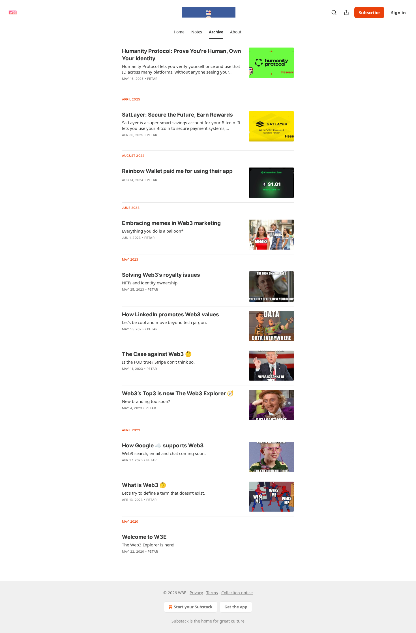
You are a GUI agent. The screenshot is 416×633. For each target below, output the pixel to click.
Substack (179, 621)
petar (152, 79)
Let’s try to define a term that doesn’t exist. (163, 493)
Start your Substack (193, 607)
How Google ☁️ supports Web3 (163, 445)
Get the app (235, 607)
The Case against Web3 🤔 (157, 354)
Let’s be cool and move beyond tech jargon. (164, 322)
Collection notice (237, 592)
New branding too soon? (146, 401)
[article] (208, 68)
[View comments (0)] (162, 86)
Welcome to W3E (144, 537)
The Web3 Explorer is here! (148, 545)
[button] (179, 32)
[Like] (125, 86)
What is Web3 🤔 (144, 485)
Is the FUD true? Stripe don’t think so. (158, 362)
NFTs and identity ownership (149, 283)
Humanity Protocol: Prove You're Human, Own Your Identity (181, 55)
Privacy (196, 592)
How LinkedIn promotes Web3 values (170, 314)
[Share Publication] (346, 12)
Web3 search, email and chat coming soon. (164, 453)
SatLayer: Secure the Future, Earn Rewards (177, 114)
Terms (212, 592)
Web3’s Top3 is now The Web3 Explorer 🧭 (178, 393)
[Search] (334, 12)
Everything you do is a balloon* (152, 231)
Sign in (398, 12)
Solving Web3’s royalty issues (161, 275)
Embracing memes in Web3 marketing (171, 223)
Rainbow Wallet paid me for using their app (177, 171)
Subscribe (369, 12)
